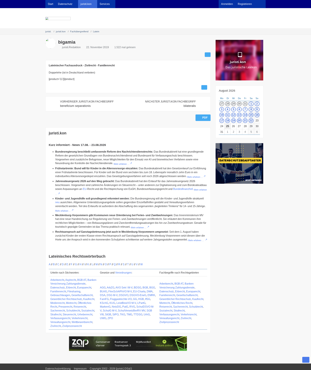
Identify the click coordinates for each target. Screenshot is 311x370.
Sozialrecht (87, 310)
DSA (102, 295)
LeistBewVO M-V (126, 303)
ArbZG (110, 287)
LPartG (141, 303)
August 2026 (227, 90)
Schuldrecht (73, 310)
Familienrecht (58, 291)
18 (227, 120)
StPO (115, 314)
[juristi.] (155, 20)
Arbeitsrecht (57, 280)
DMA (150, 291)
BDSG (137, 287)
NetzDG (116, 306)
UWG (103, 318)
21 (245, 120)
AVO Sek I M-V (123, 287)
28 (227, 103)
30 (239, 103)
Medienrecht (57, 303)
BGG (152, 287)
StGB (108, 314)
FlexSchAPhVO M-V (120, 291)
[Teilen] (208, 54)
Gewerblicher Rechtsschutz (66, 299)
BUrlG (103, 291)
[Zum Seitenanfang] (305, 360)
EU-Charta (139, 291)
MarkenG (105, 306)
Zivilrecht (55, 326)
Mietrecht (71, 303)
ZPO (110, 318)
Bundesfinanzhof (183, 189)
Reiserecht (80, 306)
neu (57, 202)
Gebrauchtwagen (60, 295)
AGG (103, 287)
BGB (145, 287)
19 (233, 120)
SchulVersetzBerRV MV (131, 310)
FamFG (104, 299)
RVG (132, 306)
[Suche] (260, 4)
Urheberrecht (84, 314)
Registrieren (245, 4)
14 (245, 114)
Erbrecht (71, 287)
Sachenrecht (57, 310)
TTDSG (137, 314)
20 (239, 120)
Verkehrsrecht (79, 318)
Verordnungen (123, 272)
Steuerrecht (69, 314)
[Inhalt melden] (204, 87)
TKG (122, 314)
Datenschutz (57, 287)
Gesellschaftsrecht (82, 295)
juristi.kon (57, 133)
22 (251, 120)
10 (221, 114)
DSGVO (123, 295)
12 (233, 114)
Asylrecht (70, 280)
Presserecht (65, 306)
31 (245, 103)
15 (251, 114)
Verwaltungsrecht (60, 322)
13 (239, 114)
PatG (125, 306)
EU (84, 189)
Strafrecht (55, 314)
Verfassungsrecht (60, 318)
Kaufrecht (88, 299)
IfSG (147, 299)
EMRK (151, 295)
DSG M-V (112, 295)
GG (135, 299)
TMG (129, 314)
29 (233, 103)
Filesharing (73, 291)
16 (257, 114)
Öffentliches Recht (181, 303)
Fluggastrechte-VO (121, 299)
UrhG (147, 314)
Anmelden (227, 4)
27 (221, 103)
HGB (141, 299)
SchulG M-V (110, 310)
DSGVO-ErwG (138, 295)
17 (221, 120)
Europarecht (84, 287)
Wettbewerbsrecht (82, 322)
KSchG (104, 303)
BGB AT (81, 280)
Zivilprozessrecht (72, 326)
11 (227, 114)
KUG (112, 303)
